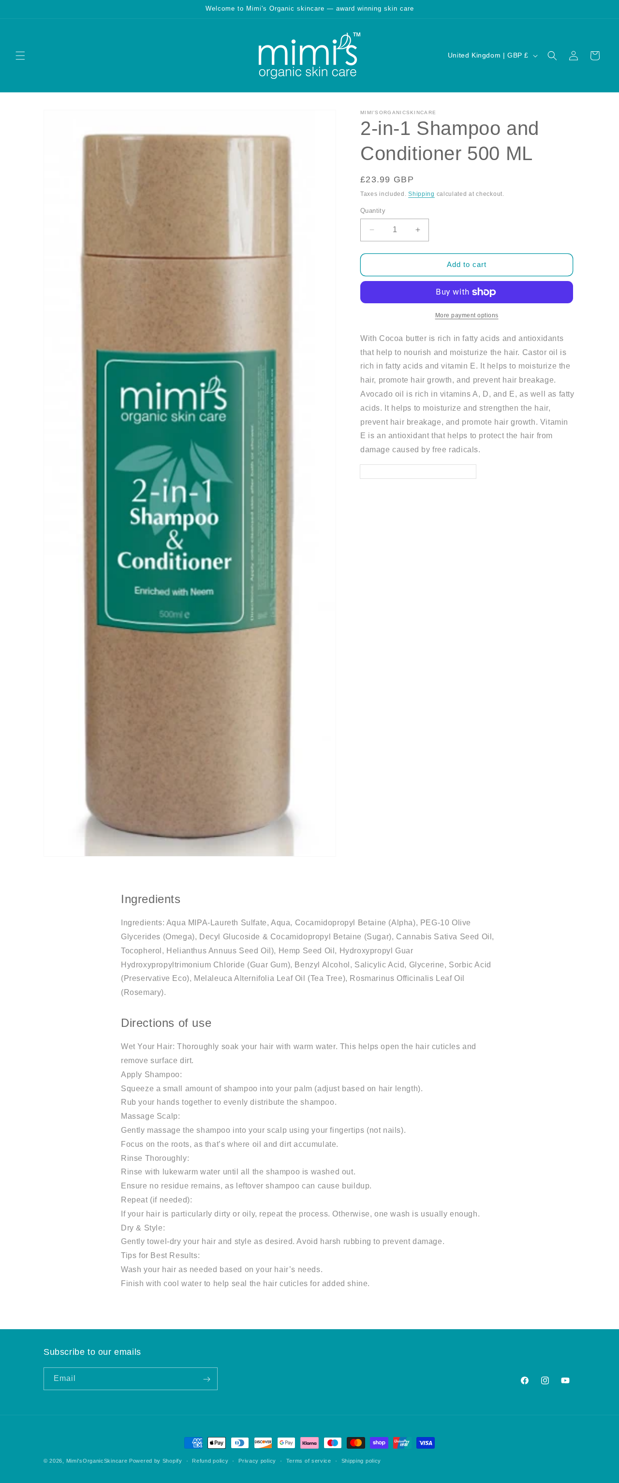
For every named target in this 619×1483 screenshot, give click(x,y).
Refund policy (210, 1461)
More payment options (467, 315)
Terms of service (308, 1461)
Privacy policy (257, 1461)
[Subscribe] (206, 1379)
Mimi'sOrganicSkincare (97, 1461)
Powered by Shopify (155, 1461)
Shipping (421, 194)
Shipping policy (361, 1461)
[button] (20, 55)
